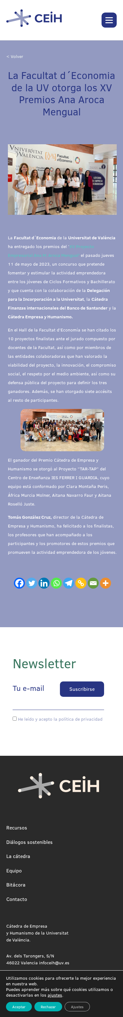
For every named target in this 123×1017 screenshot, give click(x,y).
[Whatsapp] (56, 583)
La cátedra (18, 856)
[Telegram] (68, 583)
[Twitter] (31, 583)
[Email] (93, 583)
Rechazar (48, 1006)
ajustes (55, 995)
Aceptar (19, 1006)
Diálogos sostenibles (29, 842)
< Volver (14, 56)
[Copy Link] (80, 583)
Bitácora (16, 884)
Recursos (16, 827)
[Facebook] (19, 583)
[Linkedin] (44, 583)
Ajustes (77, 1006)
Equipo (14, 870)
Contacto (16, 899)
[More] (105, 583)
